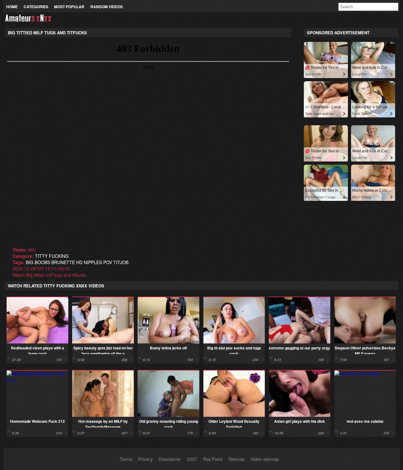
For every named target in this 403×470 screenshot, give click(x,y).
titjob (120, 262)
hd (79, 262)
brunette (63, 262)
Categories (36, 6)
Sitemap (236, 459)
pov (107, 262)
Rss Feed (212, 459)
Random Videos (106, 6)
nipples (93, 262)
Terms (126, 459)
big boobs (38, 262)
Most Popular (69, 6)
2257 (192, 459)
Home (12, 6)
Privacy (145, 459)
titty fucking (52, 256)
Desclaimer (170, 459)
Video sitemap (265, 459)
